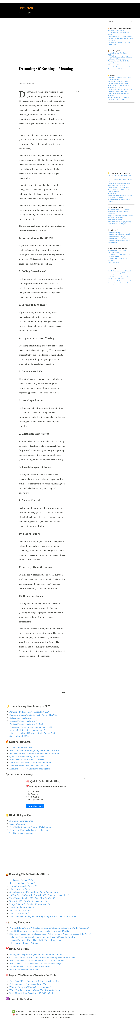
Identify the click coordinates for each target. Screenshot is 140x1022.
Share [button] (78, 91)
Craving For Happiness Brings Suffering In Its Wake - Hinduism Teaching (120, 90)
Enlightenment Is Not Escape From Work (28, 984)
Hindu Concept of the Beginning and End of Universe (34, 750)
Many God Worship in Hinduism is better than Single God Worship (120, 217)
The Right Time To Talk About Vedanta (120, 36)
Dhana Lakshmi (112, 193)
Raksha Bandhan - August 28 (22, 882)
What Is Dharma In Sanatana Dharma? (119, 271)
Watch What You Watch (115, 220)
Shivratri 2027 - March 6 (20, 910)
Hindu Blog (26, 8)
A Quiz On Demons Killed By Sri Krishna (28, 829)
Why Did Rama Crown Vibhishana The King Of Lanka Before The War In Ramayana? (49, 927)
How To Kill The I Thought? (116, 30)
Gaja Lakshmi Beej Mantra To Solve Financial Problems (119, 190)
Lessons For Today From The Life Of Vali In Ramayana (35, 939)
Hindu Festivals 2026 (19, 913)
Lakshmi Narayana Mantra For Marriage (120, 195)
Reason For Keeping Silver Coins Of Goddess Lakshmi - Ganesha (119, 184)
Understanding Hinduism (20, 747)
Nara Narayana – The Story (116, 69)
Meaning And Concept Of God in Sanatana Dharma (118, 274)
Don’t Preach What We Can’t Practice (119, 210)
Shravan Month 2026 (19, 735)
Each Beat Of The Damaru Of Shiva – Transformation (34, 981)
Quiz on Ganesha (17, 823)
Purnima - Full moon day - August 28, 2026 (29, 711)
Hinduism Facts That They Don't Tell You (28, 765)
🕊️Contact (31, 13)
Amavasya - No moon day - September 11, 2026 (31, 726)
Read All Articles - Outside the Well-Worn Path (31, 993)
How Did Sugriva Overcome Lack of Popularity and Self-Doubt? (39, 930)
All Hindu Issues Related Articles (24, 969)
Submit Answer (35, 806)
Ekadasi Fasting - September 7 (23, 720)
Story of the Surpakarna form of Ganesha (120, 57)
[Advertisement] (55, 34)
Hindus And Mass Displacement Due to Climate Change (35, 963)
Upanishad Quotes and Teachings (118, 250)
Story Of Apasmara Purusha (116, 236)
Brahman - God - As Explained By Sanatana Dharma (118, 284)
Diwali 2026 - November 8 (21, 907)
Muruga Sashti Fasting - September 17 (27, 729)
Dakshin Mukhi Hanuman (115, 65)
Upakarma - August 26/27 (21, 879)
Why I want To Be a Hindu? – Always (26, 759)
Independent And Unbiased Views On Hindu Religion (34, 753)
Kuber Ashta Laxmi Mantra (116, 197)
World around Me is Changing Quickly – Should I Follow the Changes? (120, 222)
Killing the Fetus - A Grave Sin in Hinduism (29, 966)
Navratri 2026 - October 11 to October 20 (28, 901)
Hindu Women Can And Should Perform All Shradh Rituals (36, 960)
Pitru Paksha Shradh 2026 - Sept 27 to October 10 (32, 898)
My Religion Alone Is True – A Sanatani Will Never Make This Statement (120, 278)
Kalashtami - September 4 (21, 717)
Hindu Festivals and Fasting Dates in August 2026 (32, 732)
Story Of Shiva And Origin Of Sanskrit (119, 234)
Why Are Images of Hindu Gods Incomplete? (30, 987)
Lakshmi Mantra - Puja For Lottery (118, 187)
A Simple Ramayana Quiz (21, 820)
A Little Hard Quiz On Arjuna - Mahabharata (30, 826)
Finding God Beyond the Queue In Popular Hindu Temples (36, 954)
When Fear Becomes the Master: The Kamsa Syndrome (35, 990)
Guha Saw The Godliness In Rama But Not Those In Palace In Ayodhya (42, 936)
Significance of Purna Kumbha (117, 59)
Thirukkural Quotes (113, 262)
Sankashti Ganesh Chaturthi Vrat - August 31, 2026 (33, 714)
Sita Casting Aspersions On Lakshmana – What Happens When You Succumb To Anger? (50, 933)
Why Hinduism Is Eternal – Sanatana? (119, 281)
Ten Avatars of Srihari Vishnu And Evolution (30, 762)
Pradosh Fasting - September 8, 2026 (26, 723)
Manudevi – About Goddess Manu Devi (120, 67)
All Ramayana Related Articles (23, 942)
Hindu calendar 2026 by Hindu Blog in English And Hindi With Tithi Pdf (43, 916)
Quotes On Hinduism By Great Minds (26, 756)
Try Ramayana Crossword (21, 832)
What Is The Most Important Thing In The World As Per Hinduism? (119, 98)
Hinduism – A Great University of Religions (29, 768)
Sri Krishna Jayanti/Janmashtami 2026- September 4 (33, 892)
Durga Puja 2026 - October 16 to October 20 (29, 904)
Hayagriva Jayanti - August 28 (23, 886)
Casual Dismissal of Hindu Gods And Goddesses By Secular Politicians (42, 957)
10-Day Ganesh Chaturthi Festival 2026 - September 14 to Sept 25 (40, 895)
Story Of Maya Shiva (114, 232)
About (20, 13)
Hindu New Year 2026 (19, 889)
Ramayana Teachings (114, 252)
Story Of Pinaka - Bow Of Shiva (117, 238)
